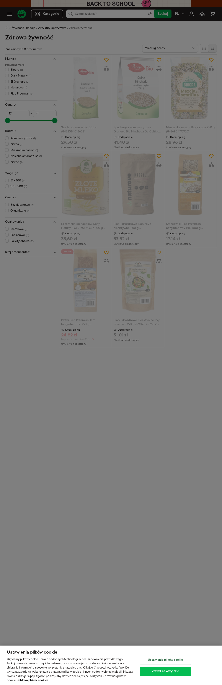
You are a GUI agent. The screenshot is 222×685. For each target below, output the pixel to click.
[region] (111, 665)
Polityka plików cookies (32, 680)
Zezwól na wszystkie (165, 671)
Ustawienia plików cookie (165, 660)
